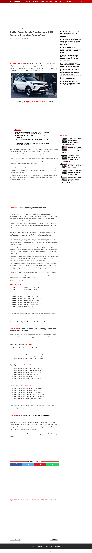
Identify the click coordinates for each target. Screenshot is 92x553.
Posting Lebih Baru (15, 539)
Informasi (36, 1)
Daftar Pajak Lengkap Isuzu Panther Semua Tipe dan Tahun (74, 172)
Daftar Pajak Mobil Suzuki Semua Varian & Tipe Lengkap (74, 165)
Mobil (61, 1)
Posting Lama (54, 539)
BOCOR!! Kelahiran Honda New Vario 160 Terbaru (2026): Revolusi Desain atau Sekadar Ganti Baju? (70, 64)
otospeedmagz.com (20, 2)
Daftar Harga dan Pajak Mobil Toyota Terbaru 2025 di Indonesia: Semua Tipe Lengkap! (31, 140)
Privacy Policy (48, 546)
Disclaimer (58, 546)
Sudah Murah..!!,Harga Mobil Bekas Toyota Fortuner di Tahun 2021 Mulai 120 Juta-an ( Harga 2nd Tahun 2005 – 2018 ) (32, 133)
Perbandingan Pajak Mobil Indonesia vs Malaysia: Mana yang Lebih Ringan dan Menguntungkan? (32, 144)
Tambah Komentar (25, 38)
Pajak (56, 1)
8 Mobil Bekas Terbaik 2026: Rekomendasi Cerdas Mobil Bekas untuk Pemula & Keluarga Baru (70, 83)
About (33, 546)
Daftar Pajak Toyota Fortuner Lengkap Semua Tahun (32, 321)
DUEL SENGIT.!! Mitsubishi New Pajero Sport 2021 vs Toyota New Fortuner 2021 (31, 136)
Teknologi (49, 1)
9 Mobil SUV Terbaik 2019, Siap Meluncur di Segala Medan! (34, 415)
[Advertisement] (46, 15)
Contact (40, 546)
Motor (69, 1)
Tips (42, 1)
